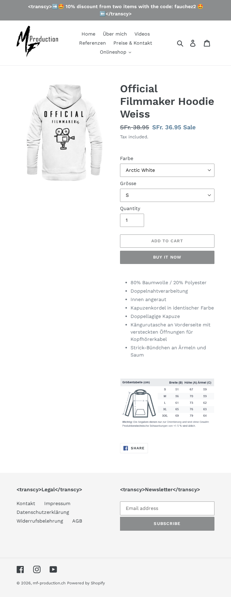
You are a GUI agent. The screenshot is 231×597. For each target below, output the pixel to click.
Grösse (128, 183)
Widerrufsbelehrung (40, 521)
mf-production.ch (49, 583)
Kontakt (26, 503)
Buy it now (167, 257)
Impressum (57, 503)
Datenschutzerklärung (43, 512)
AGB (77, 521)
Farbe (126, 158)
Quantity (130, 208)
